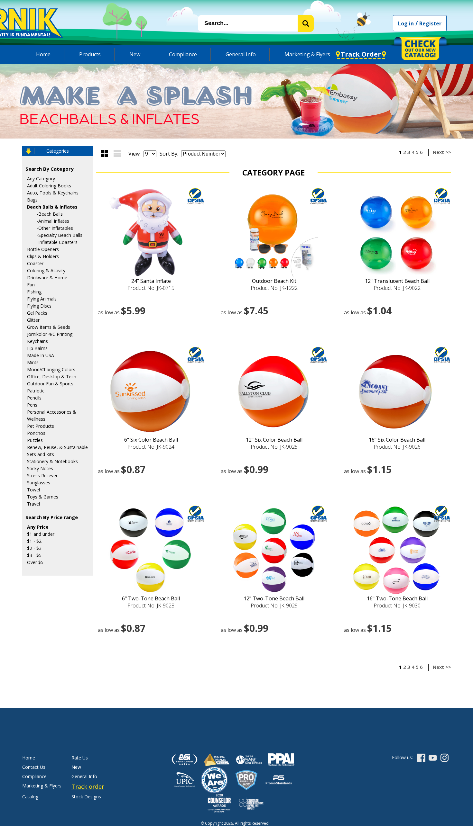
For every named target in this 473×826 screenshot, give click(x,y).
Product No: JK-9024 (150, 446)
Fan (31, 285)
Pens (32, 405)
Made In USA (40, 355)
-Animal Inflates (53, 221)
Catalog (30, 797)
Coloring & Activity (46, 270)
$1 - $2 (34, 541)
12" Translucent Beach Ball (397, 280)
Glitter (33, 320)
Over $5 (35, 562)
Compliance (183, 54)
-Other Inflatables (55, 228)
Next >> (442, 152)
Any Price (38, 527)
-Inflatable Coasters (57, 242)
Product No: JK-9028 (150, 605)
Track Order (361, 54)
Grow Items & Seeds (48, 327)
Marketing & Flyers (307, 54)
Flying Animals (42, 299)
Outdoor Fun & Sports (50, 384)
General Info (241, 54)
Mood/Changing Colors (51, 369)
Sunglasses (38, 483)
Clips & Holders (43, 256)
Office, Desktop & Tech (51, 376)
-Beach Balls (50, 214)
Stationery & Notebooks (52, 461)
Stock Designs (86, 797)
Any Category (41, 178)
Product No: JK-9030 (397, 605)
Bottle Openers (43, 249)
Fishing (34, 292)
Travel (33, 504)
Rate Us (79, 758)
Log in (406, 23)
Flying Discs (39, 306)
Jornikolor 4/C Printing (49, 334)
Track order (87, 786)
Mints (33, 362)
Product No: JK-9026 (397, 446)
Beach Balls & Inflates (52, 207)
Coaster (35, 263)
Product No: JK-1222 (274, 288)
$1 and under (40, 534)
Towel (33, 490)
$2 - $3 (34, 548)
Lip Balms (37, 348)
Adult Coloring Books (49, 186)
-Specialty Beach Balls (59, 235)
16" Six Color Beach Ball (397, 439)
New (134, 54)
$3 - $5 (34, 555)
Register (430, 23)
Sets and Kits (40, 454)
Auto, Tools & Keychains (53, 193)
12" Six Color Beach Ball (274, 439)
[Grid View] (104, 153)
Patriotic (35, 391)
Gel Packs (37, 313)
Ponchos (36, 433)
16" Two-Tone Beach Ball (397, 598)
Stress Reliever (42, 475)
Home (43, 54)
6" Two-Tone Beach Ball (151, 598)
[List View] (117, 153)
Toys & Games (42, 497)
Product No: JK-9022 (397, 288)
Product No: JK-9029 (274, 605)
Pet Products (40, 426)
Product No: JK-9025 (274, 446)
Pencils (34, 398)
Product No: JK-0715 (150, 288)
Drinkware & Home (47, 277)
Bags (32, 200)
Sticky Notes (40, 468)
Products (90, 54)
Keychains (37, 341)
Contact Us (33, 767)
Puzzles (35, 440)
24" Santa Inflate (151, 280)
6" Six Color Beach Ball (151, 439)
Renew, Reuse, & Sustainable (57, 447)
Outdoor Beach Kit (274, 280)
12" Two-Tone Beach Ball (274, 598)
